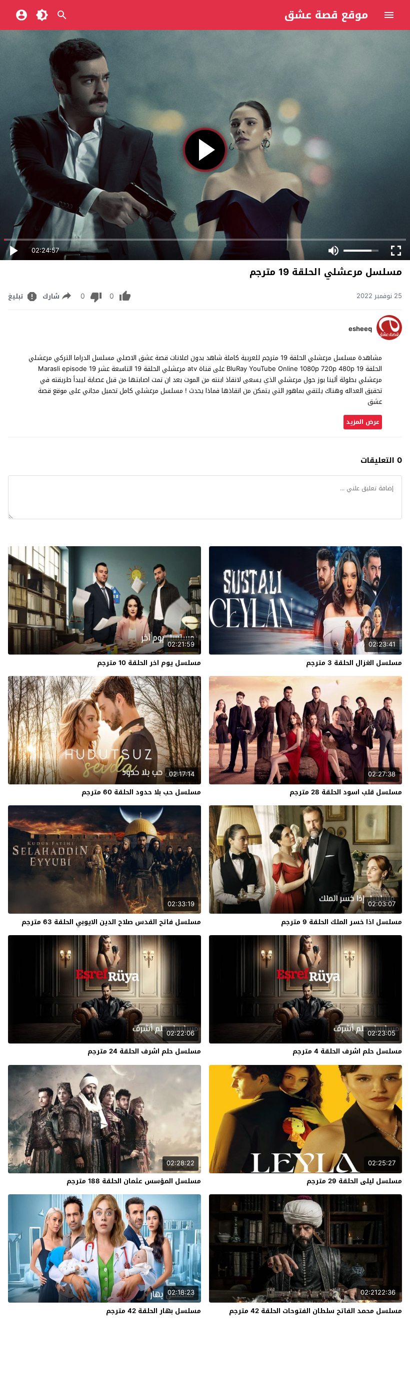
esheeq (360, 329)
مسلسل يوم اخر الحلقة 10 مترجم (149, 663)
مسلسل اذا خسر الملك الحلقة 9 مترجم (341, 922)
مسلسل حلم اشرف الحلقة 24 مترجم (144, 1051)
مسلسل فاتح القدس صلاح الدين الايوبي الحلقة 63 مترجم (111, 922)
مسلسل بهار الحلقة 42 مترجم (153, 1311)
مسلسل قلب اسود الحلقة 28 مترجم (346, 792)
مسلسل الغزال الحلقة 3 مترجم (354, 663)
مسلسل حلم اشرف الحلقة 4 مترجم (347, 1051)
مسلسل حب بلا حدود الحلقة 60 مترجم (141, 792)
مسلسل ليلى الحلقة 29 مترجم (354, 1181)
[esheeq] (389, 338)
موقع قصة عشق (326, 15)
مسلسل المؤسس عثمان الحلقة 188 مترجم (133, 1181)
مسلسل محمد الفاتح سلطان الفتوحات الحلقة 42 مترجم (315, 1311)
